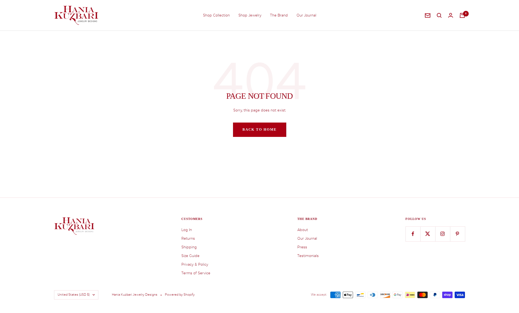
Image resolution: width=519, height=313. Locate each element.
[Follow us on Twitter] (427, 233)
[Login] (450, 15)
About (302, 230)
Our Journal (306, 15)
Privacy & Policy (194, 264)
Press (302, 247)
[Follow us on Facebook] (412, 233)
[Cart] (462, 15)
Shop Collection (216, 15)
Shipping (189, 247)
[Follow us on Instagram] (442, 233)
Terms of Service (195, 273)
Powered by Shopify (180, 295)
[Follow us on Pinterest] (457, 233)
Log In (186, 230)
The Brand (279, 15)
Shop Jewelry (249, 15)
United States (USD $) (74, 295)
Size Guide (190, 255)
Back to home (259, 129)
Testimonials (308, 255)
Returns (188, 238)
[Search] (439, 15)
